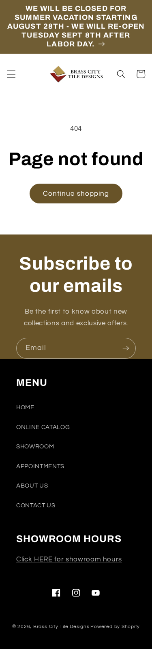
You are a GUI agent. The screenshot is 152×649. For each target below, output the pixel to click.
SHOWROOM (35, 446)
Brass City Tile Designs (61, 626)
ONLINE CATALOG (43, 427)
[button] (11, 74)
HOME (25, 407)
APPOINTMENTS (40, 466)
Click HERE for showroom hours (69, 559)
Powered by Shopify (115, 626)
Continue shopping (76, 193)
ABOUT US (32, 485)
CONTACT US (36, 505)
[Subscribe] (125, 348)
